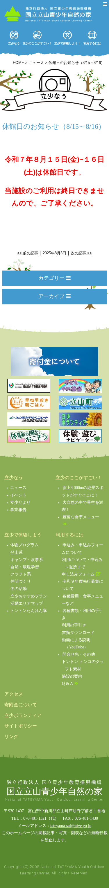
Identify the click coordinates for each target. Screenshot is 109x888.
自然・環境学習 (24, 567)
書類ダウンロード (78, 632)
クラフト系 (20, 574)
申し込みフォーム (78, 574)
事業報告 (18, 510)
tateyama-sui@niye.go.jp (70, 825)
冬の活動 (18, 589)
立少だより (20, 502)
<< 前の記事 (27, 253)
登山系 (16, 552)
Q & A (67, 683)
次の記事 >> (81, 253)
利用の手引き (74, 625)
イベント (18, 495)
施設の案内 (72, 676)
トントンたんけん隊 (28, 610)
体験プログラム (24, 545)
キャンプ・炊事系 (26, 560)
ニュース (18, 488)
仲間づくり (20, 581)
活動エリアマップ (26, 603)
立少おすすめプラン (28, 596)
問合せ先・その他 (78, 654)
